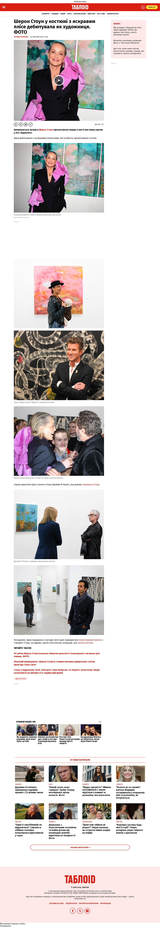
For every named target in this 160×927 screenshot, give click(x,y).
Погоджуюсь (5, 926)
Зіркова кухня (79, 14)
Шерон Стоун (46, 129)
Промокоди (105, 903)
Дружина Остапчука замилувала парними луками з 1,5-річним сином (29, 790)
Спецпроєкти (112, 14)
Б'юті (69, 14)
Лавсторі (91, 14)
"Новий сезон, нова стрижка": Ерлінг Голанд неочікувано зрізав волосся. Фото (61, 791)
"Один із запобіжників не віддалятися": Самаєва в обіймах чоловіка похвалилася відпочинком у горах (29, 830)
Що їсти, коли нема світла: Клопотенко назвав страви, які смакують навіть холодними (128, 51)
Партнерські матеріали (88, 903)
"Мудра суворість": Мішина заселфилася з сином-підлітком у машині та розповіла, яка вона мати (96, 791)
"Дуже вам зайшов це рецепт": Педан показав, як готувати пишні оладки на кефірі (96, 828)
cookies (22, 924)
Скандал (55, 14)
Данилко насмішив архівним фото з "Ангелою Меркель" (127, 41)
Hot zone (101, 14)
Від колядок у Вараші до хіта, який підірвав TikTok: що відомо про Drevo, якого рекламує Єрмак (127, 31)
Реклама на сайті (56, 903)
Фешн (62, 14)
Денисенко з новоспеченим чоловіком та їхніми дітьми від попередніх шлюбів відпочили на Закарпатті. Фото (62, 832)
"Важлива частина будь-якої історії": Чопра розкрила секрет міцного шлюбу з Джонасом (129, 829)
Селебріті (46, 14)
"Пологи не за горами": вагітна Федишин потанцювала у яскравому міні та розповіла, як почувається (130, 792)
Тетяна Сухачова (21, 37)
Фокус (117, 23)
